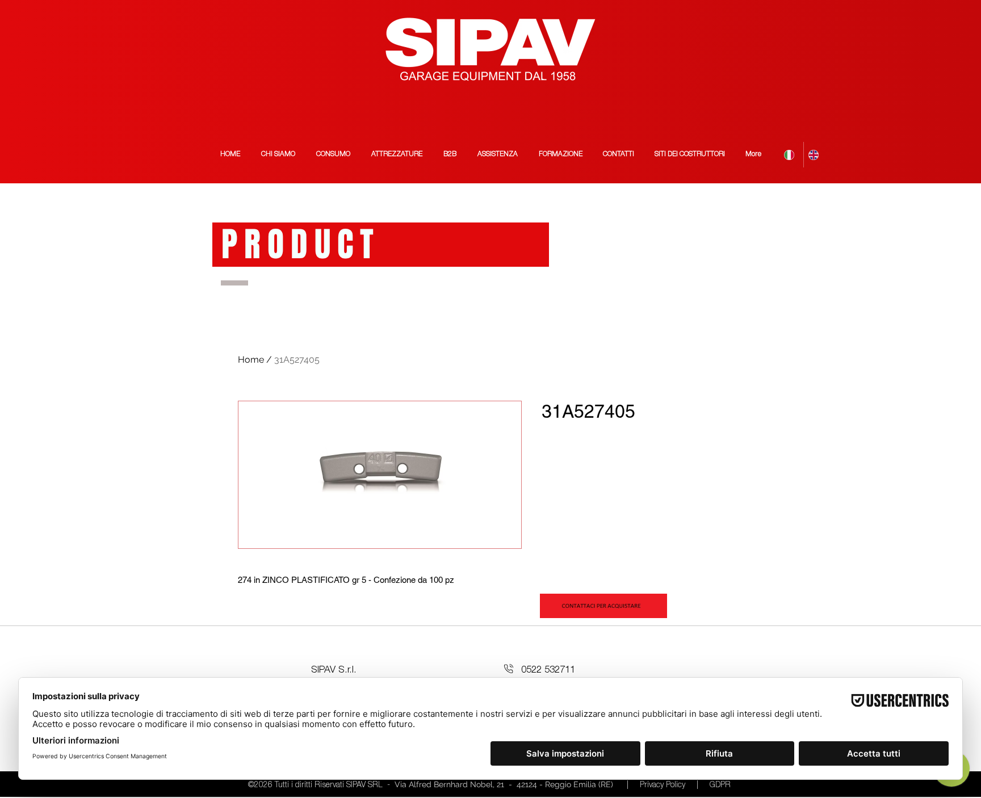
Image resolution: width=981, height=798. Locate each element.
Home (251, 359)
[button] (689, 154)
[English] (815, 154)
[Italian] (791, 154)
